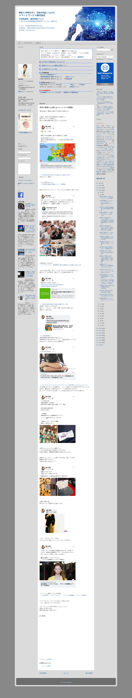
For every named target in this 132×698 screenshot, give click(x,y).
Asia (98, 126)
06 (101, 313)
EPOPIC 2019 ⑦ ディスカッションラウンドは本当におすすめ (107, 271)
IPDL (110, 136)
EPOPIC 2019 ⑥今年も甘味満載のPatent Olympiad (107, 287)
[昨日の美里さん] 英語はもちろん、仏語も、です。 (107, 214)
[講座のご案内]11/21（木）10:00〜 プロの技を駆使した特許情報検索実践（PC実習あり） (107, 220)
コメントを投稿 (46, 666)
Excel (111, 131)
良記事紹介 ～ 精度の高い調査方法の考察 (30, 205)
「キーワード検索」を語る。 (105, 149)
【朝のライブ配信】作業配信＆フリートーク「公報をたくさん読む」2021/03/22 (105, 108)
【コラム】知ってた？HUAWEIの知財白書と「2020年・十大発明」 (105, 113)
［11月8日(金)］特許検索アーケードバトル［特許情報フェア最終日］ (107, 281)
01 (101, 325)
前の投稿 (89, 673)
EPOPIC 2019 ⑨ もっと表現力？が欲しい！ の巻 (107, 243)
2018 (100, 328)
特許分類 (101, 166)
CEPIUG (108, 126)
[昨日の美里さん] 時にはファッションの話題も (107, 197)
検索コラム (100, 164)
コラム (104, 154)
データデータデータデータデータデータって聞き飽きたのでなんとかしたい (65, 385)
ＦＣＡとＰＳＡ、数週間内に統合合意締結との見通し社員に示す (61, 265)
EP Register (105, 129)
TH (109, 145)
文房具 (101, 163)
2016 (100, 333)
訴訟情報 (104, 170)
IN (111, 134)
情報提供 (103, 159)
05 (101, 316)
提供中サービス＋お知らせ (106, 161)
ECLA (98, 129)
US (99, 147)
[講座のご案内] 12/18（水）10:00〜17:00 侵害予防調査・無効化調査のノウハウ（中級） (107, 259)
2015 (100, 335)
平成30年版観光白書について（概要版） (54, 184)
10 (101, 304)
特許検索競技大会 (109, 166)
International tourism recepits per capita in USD (56, 175)
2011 (100, 345)
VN (104, 147)
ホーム (66, 673)
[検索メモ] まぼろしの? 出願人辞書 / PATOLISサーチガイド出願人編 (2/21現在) (30, 228)
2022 (100, 183)
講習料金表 (75, 92)
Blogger (69, 682)
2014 (100, 337)
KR (110, 139)
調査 (109, 170)
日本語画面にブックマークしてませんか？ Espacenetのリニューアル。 (106, 203)
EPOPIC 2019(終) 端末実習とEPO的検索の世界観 (107, 209)
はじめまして (104, 152)
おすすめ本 (102, 150)
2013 (100, 340)
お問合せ (38, 43)
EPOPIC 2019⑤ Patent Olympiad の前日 (106, 291)
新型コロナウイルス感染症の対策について (55, 65)
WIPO (109, 147)
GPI (97, 133)
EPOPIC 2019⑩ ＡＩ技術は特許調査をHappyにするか (106, 238)
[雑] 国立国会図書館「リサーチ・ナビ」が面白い (30, 251)
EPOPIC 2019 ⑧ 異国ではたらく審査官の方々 (107, 247)
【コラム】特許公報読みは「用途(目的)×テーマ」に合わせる (105, 103)
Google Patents (106, 133)
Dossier (108, 127)
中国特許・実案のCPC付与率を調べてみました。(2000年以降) (30, 274)
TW (113, 145)
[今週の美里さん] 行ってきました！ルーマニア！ (107, 300)
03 (101, 320)
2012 (100, 342)
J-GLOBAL (107, 138)
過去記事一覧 (101, 178)
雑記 (98, 174)
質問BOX (81, 57)
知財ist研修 (105, 168)
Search (100, 145)
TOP (19, 43)
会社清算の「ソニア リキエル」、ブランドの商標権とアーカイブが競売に (64, 595)
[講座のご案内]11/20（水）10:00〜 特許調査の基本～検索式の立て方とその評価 (107, 228)
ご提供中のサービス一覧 (50, 69)
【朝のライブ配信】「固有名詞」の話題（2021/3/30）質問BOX (105, 93)
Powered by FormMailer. (25, 180)
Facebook (56, 53)
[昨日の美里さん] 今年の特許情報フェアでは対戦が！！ (107, 276)
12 (101, 192)
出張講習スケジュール (47, 92)
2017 (100, 330)
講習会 (99, 171)
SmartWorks (28, 43)
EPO (112, 129)
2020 (100, 188)
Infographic (99, 138)
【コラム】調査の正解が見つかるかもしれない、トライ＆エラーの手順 (105, 98)
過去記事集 (109, 171)
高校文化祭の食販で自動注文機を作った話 (55, 304)
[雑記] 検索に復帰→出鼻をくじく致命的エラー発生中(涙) (30, 298)
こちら (75, 51)
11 (101, 194)
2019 (100, 190)
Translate (110, 59)
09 (101, 306)
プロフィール (105, 156)
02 (101, 323)
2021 (100, 185)
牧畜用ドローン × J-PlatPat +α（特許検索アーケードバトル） (106, 266)
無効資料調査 (110, 164)
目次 (99, 168)
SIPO (110, 143)
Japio (105, 139)
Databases (100, 127)
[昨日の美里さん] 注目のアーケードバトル (106, 233)
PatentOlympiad (101, 141)
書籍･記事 (108, 163)
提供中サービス (110, 159)
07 (101, 311)
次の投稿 (43, 673)
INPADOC (99, 136)
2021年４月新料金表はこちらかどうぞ (54, 62)
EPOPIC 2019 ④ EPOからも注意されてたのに (107, 295)
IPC (105, 136)
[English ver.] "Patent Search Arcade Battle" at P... (106, 252)
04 (101, 318)
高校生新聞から (47, 336)
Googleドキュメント (102, 134)
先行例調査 (107, 157)
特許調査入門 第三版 (24, 110)
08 (101, 309)
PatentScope (100, 143)
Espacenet (102, 131)
